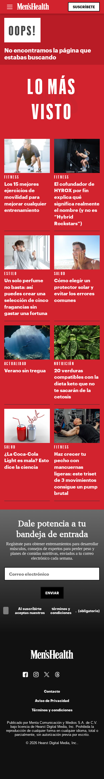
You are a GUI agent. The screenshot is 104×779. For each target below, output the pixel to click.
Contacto (52, 691)
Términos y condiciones (52, 710)
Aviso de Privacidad (52, 701)
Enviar (52, 593)
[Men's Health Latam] (33, 7)
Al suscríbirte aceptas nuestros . (57, 611)
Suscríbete (84, 7)
